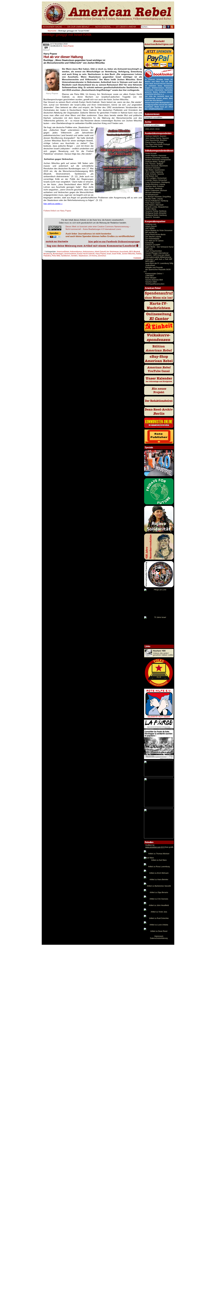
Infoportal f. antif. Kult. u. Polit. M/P (158, 259)
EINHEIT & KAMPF (152, 245)
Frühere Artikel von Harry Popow (57, 211)
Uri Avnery (93, 256)
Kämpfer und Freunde (154, 267)
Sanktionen (65, 256)
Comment (138, 258)
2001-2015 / (150, 129)
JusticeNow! (150, 265)
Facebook (168, 27)
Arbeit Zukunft (100, 252)
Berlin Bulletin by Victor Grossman (159, 230)
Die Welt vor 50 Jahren (154, 241)
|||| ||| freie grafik (159, 847)
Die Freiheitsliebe (152, 239)
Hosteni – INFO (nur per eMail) (157, 255)
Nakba (138, 254)
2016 (157, 129)
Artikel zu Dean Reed (158, 931)
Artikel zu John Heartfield (159, 905)
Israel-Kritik (116, 254)
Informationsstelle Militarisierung (158, 257)
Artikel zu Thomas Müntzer (158, 854)
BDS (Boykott (134, 252)
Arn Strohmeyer (112, 252)
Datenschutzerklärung (159, 938)
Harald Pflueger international (156, 253)
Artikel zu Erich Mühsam (159, 873)
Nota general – (104, 27)
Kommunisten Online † (154, 274)
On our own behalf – (80, 27)
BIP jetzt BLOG (151, 232)
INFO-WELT (150, 261)
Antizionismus (88, 252)
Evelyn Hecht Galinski (86, 254)
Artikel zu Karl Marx (159, 860)
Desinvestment (70, 254)
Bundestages (58, 254)
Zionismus (102, 256)
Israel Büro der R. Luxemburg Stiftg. (159, 263)
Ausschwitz (123, 252)
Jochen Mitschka (128, 254)
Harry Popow (68, 46)
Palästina (47, 256)
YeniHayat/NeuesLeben (154, 284)
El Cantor (149, 249)
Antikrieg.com (150, 224)
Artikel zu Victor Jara (159, 912)
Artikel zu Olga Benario (159, 892)
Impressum (158, 936)
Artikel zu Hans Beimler (159, 879)
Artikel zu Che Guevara (159, 899)
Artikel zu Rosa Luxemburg (159, 867)
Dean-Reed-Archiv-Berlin (155, 235)
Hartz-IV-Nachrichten (153, 251)
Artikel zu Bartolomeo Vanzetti (159, 886)
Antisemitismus (76, 252)
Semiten (74, 256)
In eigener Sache (52, 27)
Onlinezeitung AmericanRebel (108, 13)
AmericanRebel (63, 252)
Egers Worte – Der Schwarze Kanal (159, 247)
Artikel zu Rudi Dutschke (159, 918)
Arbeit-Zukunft (150, 226)
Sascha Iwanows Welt (154, 280)
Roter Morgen (150, 278)
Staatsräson (83, 256)
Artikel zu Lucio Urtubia (159, 925)
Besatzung (47, 254)
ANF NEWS (150, 228)
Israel (109, 254)
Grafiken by (149, 845)
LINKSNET (149, 276)
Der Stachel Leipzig (153, 237)
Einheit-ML (149, 243)
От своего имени (126, 27)
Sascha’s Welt (151, 282)
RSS (172, 27)
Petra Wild (56, 256)
